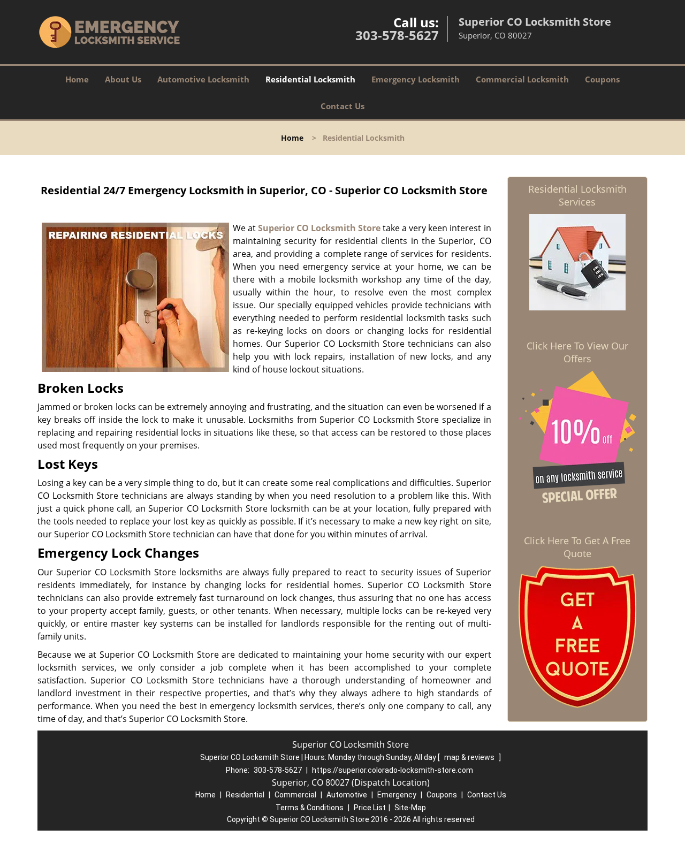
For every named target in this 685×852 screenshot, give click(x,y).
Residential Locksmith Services (577, 195)
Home (77, 79)
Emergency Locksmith (415, 79)
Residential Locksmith (310, 79)
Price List (370, 807)
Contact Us (342, 106)
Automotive (346, 794)
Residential (245, 794)
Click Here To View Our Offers (577, 352)
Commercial (295, 794)
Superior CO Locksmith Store (319, 228)
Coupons (602, 79)
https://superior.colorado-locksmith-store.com (392, 770)
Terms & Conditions (310, 807)
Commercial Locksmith (522, 79)
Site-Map (410, 807)
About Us (123, 79)
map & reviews (470, 757)
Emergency (396, 794)
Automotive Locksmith (203, 79)
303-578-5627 (397, 35)
